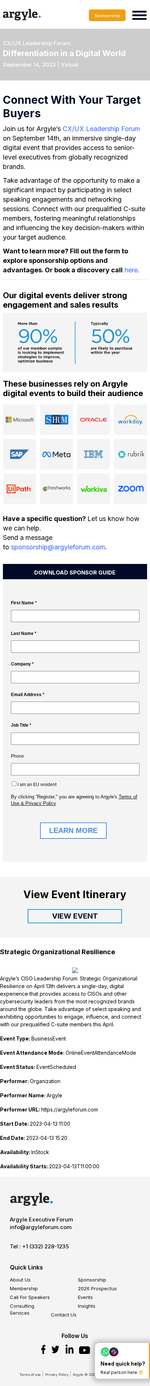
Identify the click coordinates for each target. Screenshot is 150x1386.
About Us (20, 1280)
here (131, 270)
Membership (24, 1288)
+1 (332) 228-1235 (45, 1246)
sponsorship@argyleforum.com (58, 547)
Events (85, 1297)
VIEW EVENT (75, 916)
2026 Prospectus (97, 1288)
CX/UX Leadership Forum (101, 129)
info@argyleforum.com (41, 1227)
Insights (86, 1306)
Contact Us (63, 1315)
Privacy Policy (56, 1375)
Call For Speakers (30, 1297)
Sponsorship (107, 15)
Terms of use (30, 1375)
